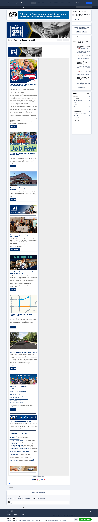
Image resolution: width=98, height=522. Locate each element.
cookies (14, 520)
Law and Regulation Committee (16, 445)
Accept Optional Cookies (86, 519)
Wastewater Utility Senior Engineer (16, 402)
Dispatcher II (12, 388)
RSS (23, 514)
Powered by (86, 514)
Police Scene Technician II (14, 397)
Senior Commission (14, 454)
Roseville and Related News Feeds (83, 39)
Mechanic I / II (12, 392)
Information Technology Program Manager (18, 391)
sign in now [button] (33, 498)
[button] (84, 32)
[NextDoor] (39, 479)
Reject (76, 519)
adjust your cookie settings (42, 520)
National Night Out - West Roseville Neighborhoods (82, 15)
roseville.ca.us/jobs (14, 406)
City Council (12, 437)
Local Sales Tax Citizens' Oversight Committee (19, 448)
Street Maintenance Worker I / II (16, 400)
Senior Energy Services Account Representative (19, 399)
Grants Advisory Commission (16, 446)
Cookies (19, 514)
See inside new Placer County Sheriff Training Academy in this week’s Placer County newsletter (83, 61)
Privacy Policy (9, 514)
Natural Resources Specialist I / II (16, 394)
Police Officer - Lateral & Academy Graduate (18, 396)
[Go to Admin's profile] (8, 43)
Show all (88, 93)
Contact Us (15, 514)
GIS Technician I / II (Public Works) (16, 389)
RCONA (78, 515)
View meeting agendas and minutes (17, 436)
